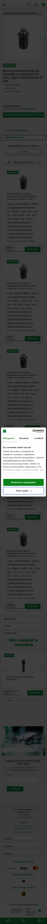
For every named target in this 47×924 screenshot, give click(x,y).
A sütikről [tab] (38, 438)
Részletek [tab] (23, 438)
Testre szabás (22, 491)
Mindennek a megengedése (23, 482)
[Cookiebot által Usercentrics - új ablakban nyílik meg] (33, 431)
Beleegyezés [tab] (9, 438)
